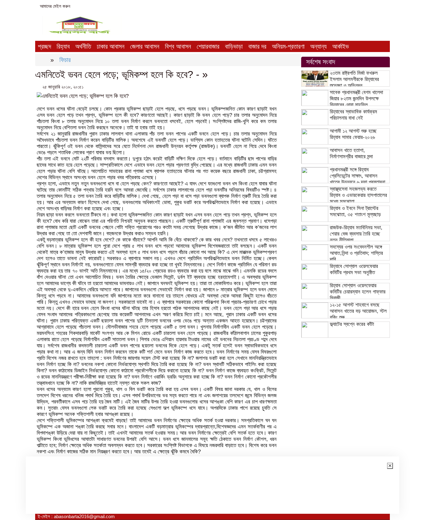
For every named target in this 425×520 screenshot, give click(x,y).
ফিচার (65, 59)
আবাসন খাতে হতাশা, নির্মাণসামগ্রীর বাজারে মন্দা (351, 153)
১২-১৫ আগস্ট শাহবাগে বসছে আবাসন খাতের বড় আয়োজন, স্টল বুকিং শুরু (358, 311)
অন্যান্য (318, 46)
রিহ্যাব (63, 46)
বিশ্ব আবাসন (178, 46)
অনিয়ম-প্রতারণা (288, 46)
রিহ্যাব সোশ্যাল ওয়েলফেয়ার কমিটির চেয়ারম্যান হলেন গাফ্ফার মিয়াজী (357, 292)
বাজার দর (257, 46)
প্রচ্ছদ (44, 46)
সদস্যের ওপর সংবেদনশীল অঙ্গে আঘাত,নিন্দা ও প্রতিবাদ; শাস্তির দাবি (356, 253)
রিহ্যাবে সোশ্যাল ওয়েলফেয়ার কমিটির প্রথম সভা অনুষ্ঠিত (354, 269)
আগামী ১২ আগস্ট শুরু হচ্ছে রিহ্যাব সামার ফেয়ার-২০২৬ (353, 134)
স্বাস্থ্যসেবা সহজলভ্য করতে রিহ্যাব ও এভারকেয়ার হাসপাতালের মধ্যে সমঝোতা (358, 195)
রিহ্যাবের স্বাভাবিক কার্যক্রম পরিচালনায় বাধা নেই (353, 115)
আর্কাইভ (340, 46)
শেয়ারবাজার (208, 46)
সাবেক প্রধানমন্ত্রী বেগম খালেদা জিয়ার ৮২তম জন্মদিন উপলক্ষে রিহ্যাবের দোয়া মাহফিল (356, 98)
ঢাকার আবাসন (110, 46)
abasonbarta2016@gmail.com (108, 6)
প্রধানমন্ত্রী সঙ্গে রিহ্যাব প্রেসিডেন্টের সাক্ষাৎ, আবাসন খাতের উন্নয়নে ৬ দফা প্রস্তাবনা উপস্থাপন (357, 179)
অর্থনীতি (83, 46)
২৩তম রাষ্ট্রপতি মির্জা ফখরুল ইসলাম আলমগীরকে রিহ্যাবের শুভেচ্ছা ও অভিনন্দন (354, 79)
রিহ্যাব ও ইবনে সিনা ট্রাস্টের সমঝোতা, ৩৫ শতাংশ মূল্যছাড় (355, 211)
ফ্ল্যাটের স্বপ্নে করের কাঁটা (352, 324)
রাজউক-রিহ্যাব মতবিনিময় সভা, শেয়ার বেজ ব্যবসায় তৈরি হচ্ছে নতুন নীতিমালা (356, 234)
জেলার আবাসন (144, 46)
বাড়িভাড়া (234, 46)
